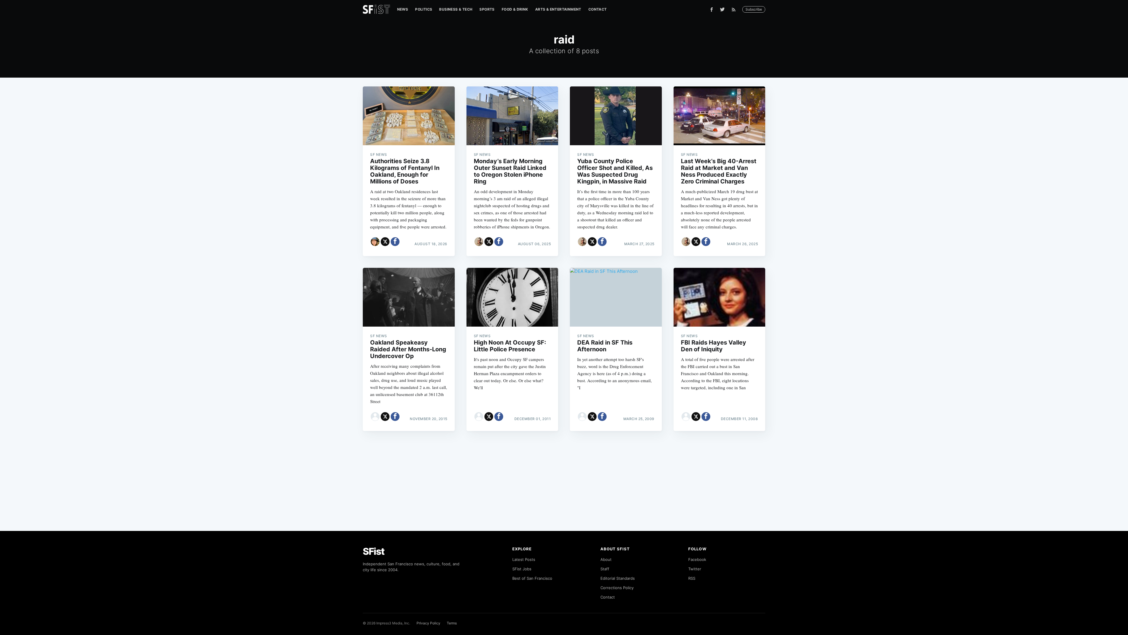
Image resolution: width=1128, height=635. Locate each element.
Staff (604, 569)
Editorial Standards (617, 578)
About (606, 559)
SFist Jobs (521, 569)
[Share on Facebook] (395, 242)
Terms (452, 623)
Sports (486, 9)
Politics (423, 9)
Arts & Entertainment (558, 9)
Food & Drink (515, 9)
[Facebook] (711, 9)
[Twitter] (722, 9)
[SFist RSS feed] (735, 9)
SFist (374, 551)
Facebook (697, 559)
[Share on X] (385, 242)
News (402, 9)
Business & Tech (455, 9)
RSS (691, 578)
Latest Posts (523, 559)
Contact (597, 9)
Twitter (694, 569)
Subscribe (754, 9)
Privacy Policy (428, 623)
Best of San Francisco (532, 578)
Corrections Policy (617, 587)
